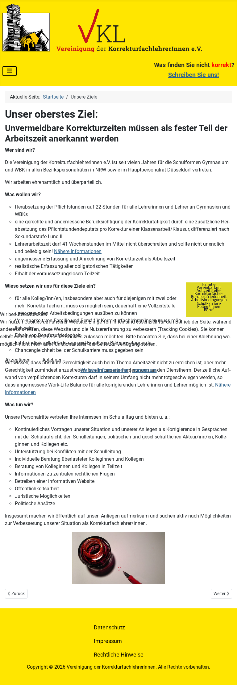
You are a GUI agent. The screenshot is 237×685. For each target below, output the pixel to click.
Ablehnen (52, 360)
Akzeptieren (18, 360)
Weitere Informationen (105, 370)
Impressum (144, 370)
